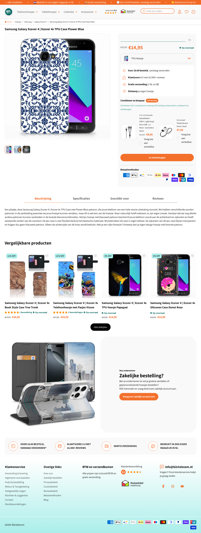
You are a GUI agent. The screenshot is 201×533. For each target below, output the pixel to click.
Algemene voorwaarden (17, 477)
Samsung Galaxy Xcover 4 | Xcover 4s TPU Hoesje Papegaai (124, 305)
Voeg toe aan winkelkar (149, 142)
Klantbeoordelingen (15, 504)
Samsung (28, 22)
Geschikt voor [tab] (119, 198)
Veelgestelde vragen (15, 491)
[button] (157, 11)
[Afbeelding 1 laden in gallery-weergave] (9, 150)
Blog (46, 499)
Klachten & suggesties (16, 495)
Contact (9, 499)
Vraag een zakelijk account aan (139, 396)
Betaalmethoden (52, 495)
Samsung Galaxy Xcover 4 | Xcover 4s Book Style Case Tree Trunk (27, 305)
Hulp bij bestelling (14, 482)
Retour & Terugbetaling (17, 486)
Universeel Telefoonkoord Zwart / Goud (182, 123)
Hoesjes (18, 22)
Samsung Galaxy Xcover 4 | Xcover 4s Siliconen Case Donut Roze (172, 305)
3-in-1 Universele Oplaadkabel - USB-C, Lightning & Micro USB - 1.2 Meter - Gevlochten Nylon (146, 123)
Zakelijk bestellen (53, 477)
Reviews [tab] (158, 198)
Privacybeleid (51, 482)
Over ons (48, 473)
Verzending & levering (16, 473)
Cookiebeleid (51, 486)
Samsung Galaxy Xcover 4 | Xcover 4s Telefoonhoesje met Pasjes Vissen (75, 305)
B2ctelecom (18, 524)
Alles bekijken (100, 327)
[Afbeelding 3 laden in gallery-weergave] (26, 150)
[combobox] (157, 11)
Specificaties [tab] (81, 198)
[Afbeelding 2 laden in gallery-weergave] (18, 150)
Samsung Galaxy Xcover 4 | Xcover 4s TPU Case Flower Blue (72, 22)
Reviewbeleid (51, 491)
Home (9, 22)
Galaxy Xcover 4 (41, 22)
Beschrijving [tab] (43, 198)
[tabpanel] (100, 217)
